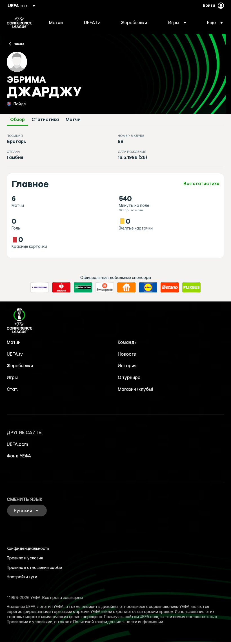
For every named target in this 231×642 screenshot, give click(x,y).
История (127, 365)
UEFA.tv (15, 354)
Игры (12, 377)
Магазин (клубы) (135, 389)
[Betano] (170, 287)
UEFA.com (17, 444)
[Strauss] (61, 287)
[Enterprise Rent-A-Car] (83, 287)
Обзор (17, 119)
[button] (177, 22)
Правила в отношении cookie (34, 567)
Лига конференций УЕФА (19, 22)
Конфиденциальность (28, 548)
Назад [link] (19, 44)
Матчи (73, 119)
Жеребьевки (20, 365)
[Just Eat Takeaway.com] (126, 287)
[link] (55, 22)
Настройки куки (22, 577)
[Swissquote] (104, 287)
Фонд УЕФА (19, 455)
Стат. (12, 389)
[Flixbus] (191, 287)
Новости (127, 354)
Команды (127, 342)
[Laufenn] (39, 287)
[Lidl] (148, 287)
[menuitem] (59, 22)
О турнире (129, 377)
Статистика (45, 119)
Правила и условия (25, 558)
